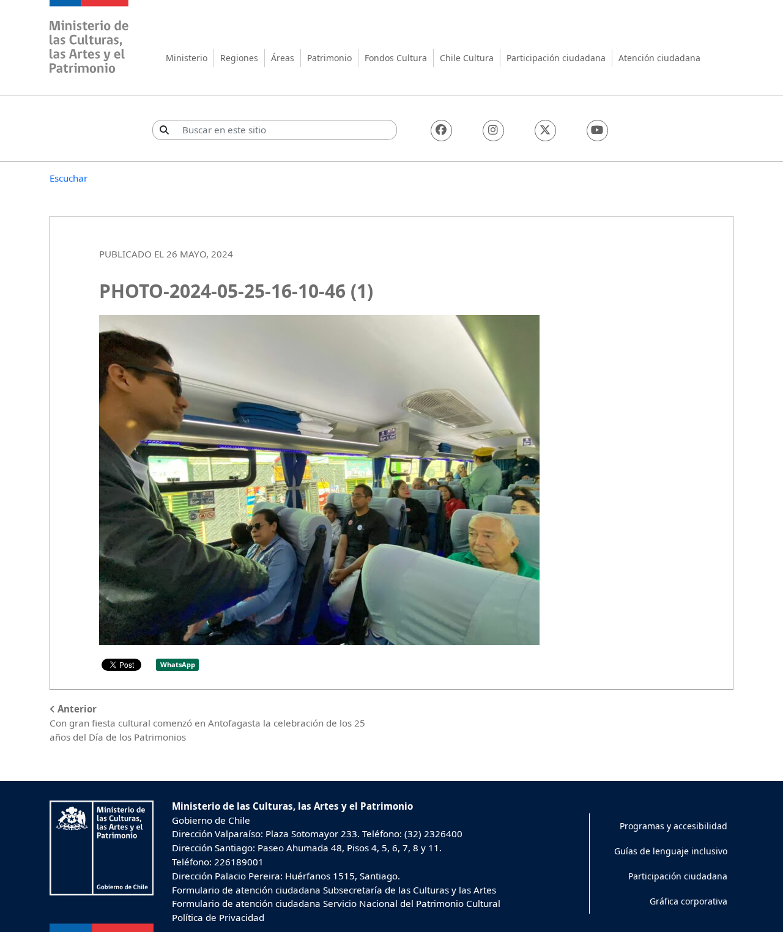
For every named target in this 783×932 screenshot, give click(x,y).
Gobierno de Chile (211, 820)
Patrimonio (329, 58)
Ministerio (186, 58)
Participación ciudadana (556, 58)
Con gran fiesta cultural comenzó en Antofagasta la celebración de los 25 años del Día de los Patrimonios (207, 723)
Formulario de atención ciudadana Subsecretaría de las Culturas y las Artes (334, 890)
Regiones (239, 58)
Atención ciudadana (659, 58)
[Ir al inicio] (89, 38)
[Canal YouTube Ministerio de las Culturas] (597, 130)
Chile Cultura (467, 58)
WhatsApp (177, 664)
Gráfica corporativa (688, 901)
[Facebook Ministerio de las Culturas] (441, 130)
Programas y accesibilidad (673, 826)
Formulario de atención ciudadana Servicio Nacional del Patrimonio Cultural (336, 903)
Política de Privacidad (218, 917)
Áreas (282, 58)
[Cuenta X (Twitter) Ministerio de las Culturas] (545, 130)
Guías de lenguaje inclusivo (670, 851)
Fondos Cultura (396, 58)
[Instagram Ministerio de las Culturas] (493, 130)
